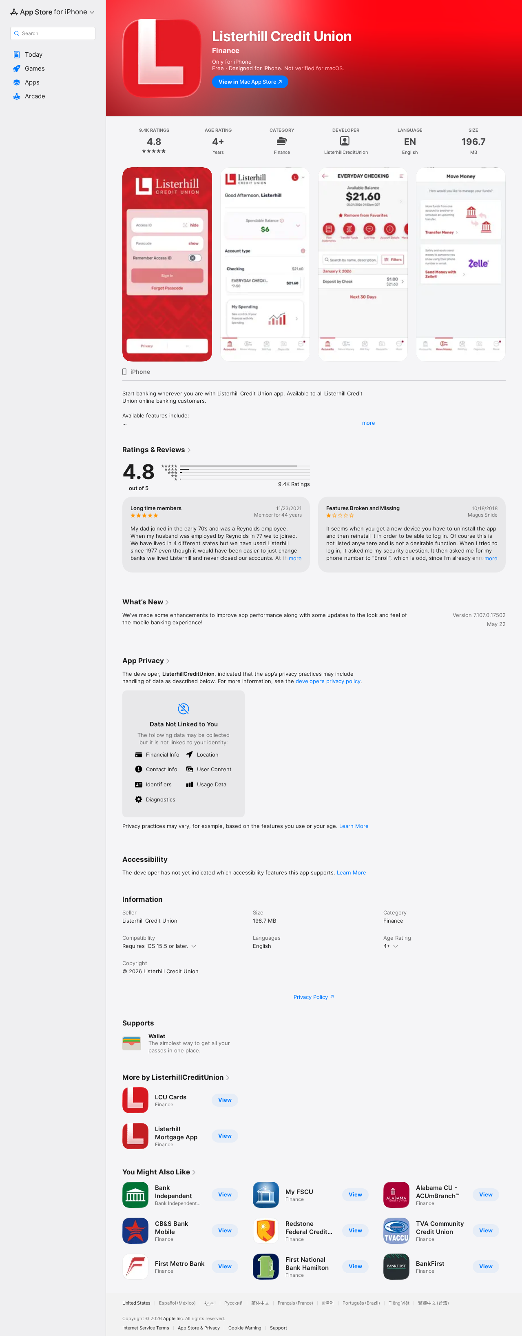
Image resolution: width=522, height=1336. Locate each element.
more (368, 422)
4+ (386, 946)
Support (278, 1328)
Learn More (354, 826)
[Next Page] (514, 264)
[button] (53, 55)
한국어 (328, 1303)
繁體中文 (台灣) (433, 1303)
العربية (210, 1303)
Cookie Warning (244, 1328)
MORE (295, 558)
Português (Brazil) (361, 1303)
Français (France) (295, 1303)
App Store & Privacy (199, 1328)
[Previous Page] (114, 264)
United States (136, 1303)
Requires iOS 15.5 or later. (155, 946)
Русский (233, 1303)
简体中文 (260, 1303)
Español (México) (177, 1303)
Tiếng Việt (399, 1303)
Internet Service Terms (145, 1328)
